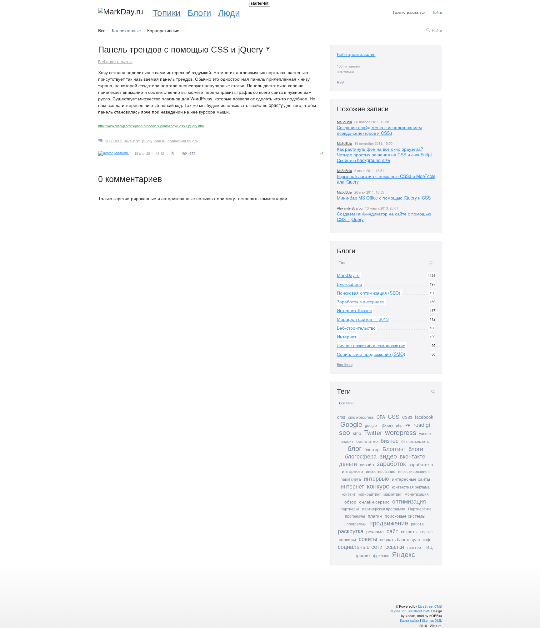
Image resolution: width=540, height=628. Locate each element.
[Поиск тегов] (433, 391)
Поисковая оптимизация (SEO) (368, 293)
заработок (391, 463)
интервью (376, 478)
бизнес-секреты (415, 441)
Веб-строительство (115, 61)
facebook (424, 417)
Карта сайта (409, 620)
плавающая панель (183, 140)
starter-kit (259, 3)
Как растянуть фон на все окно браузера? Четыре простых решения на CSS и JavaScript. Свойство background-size (385, 154)
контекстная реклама (411, 486)
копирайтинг (369, 494)
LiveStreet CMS (430, 606)
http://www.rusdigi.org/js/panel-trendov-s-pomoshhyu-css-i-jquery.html (151, 125)
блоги (415, 448)
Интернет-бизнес (354, 310)
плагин (375, 516)
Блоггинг (394, 448)
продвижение (388, 522)
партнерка (350, 508)
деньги (348, 463)
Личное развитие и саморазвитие (371, 345)
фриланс (381, 555)
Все (102, 30)
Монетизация (416, 494)
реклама (375, 531)
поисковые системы (405, 516)
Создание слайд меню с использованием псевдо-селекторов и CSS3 (379, 130)
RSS (340, 81)
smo (357, 433)
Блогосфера (349, 284)
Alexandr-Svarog (349, 207)
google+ (372, 425)
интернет (352, 486)
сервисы (347, 539)
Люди (229, 12)
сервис (426, 531)
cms (341, 417)
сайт (392, 531)
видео (388, 455)
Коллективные (126, 30)
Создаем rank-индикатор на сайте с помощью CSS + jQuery (384, 216)
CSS (108, 140)
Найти (437, 30)
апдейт (347, 441)
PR (408, 425)
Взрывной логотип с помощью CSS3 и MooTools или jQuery (386, 179)
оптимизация (409, 501)
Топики (166, 12)
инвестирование (380, 471)
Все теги (345, 403)
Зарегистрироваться (408, 12)
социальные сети (360, 546)
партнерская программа (383, 508)
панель (160, 140)
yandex (425, 433)
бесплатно (367, 441)
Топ (342, 263)
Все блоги (344, 364)
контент (349, 494)
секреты (409, 531)
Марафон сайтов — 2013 (363, 319)
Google (351, 424)
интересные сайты (411, 479)
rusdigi (421, 424)
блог (355, 448)
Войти (437, 12)
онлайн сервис (374, 502)
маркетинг (392, 494)
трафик (362, 555)
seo (344, 432)
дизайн (367, 464)
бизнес (389, 440)
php (399, 425)
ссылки (394, 546)
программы (357, 523)
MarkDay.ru (348, 275)
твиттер (414, 547)
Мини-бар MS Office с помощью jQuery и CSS (384, 198)
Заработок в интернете (360, 301)
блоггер (372, 449)
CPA (381, 417)
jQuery (147, 140)
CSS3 (117, 140)
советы (368, 538)
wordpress (400, 432)
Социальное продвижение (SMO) (371, 354)
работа (417, 523)
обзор (350, 502)
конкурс (378, 485)
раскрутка (350, 531)
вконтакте (412, 456)
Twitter (373, 432)
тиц (428, 546)
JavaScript (132, 140)
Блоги (199, 12)
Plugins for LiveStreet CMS (410, 610)
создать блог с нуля (400, 539)
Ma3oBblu (344, 121)
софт (427, 539)
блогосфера (361, 456)
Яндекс (403, 554)
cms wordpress (361, 417)
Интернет (346, 336)
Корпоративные (163, 30)
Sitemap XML (432, 620)
